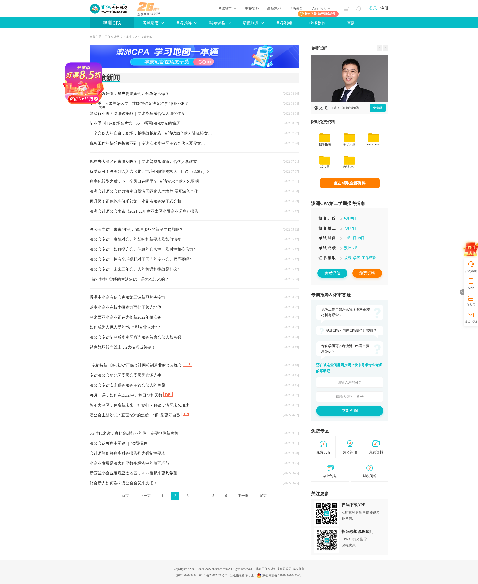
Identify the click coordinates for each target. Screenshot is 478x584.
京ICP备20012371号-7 (213, 575)
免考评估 (332, 273)
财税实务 (252, 8)
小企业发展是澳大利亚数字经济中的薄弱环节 (129, 463)
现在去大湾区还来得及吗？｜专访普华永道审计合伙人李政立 (143, 161)
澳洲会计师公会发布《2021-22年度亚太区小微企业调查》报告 (144, 211)
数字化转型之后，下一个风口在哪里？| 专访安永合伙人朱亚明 (144, 181)
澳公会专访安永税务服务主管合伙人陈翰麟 (127, 385)
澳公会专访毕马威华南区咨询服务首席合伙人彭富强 (135, 337)
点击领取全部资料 (350, 183)
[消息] (359, 7)
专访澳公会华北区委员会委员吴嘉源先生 (125, 375)
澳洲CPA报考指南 (349, 238)
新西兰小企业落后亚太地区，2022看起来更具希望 (133, 473)
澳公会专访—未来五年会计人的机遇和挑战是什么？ (135, 269)
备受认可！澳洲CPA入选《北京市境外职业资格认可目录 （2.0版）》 (150, 171)
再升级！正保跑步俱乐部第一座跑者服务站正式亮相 (135, 201)
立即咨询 (350, 411)
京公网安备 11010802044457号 (282, 575)
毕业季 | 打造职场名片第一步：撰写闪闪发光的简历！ (137, 123)
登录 (373, 8)
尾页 (263, 496)
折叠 (462, 292)
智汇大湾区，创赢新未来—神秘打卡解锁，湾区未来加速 (139, 405)
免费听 (377, 108)
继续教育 (317, 23)
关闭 (116, 121)
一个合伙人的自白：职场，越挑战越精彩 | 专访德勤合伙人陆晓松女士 (151, 133)
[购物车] (346, 7)
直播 (351, 23)
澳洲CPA (111, 23)
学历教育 (296, 8)
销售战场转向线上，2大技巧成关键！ (122, 347)
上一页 (145, 496)
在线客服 (471, 271)
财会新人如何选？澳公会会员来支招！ (123, 483)
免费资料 (367, 273)
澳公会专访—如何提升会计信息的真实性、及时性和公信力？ (143, 249)
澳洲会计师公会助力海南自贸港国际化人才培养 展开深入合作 (144, 191)
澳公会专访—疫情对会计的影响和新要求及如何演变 (135, 239)
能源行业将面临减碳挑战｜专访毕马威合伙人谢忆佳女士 (139, 113)
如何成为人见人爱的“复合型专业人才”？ (125, 327)
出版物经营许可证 (242, 575)
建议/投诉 (471, 322)
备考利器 (284, 23)
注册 (384, 8)
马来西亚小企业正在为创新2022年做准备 (125, 317)
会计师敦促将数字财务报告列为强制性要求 (127, 453)
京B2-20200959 (186, 575)
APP (471, 288)
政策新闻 (146, 37)
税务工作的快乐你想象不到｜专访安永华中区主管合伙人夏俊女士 (147, 143)
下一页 (243, 496)
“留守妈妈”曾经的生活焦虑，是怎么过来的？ (129, 279)
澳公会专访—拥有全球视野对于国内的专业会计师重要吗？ (141, 259)
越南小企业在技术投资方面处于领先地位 (125, 307)
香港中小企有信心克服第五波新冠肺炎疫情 (127, 297)
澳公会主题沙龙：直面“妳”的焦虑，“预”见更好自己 (135, 415)
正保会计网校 (113, 37)
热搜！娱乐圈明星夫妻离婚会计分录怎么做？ (129, 93)
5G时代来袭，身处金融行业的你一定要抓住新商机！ (136, 433)
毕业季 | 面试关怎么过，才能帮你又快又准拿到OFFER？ (139, 103)
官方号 (470, 305)
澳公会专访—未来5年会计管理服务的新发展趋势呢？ (136, 229)
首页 (125, 496)
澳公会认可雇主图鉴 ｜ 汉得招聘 (118, 443)
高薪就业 (274, 8)
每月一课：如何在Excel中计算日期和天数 (126, 395)
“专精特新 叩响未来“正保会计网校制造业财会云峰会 (136, 365)
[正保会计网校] (109, 8)
